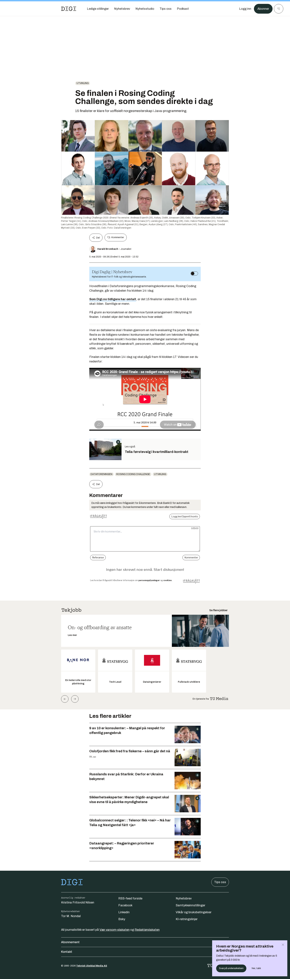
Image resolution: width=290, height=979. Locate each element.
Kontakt (66, 951)
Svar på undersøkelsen (231, 968)
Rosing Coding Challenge (133, 474)
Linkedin (124, 912)
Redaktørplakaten (147, 929)
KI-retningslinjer (187, 919)
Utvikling (83, 83)
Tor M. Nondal (71, 916)
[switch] (194, 273)
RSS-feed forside (130, 898)
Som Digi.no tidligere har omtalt (112, 299)
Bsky (121, 919)
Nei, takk (256, 968)
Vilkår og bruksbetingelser (193, 912)
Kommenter (117, 237)
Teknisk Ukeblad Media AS (91, 966)
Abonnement (70, 942)
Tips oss (220, 882)
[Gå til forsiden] (68, 8)
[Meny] (278, 8)
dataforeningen (101, 474)
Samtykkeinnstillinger (190, 905)
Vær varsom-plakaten (115, 929)
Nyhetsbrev (184, 898)
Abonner (263, 8)
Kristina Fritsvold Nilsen (77, 902)
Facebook (125, 905)
